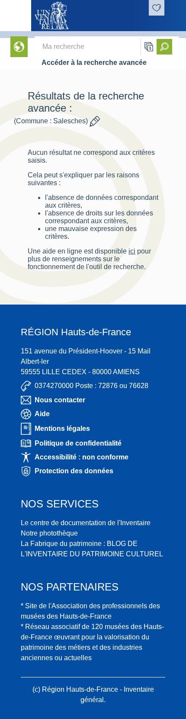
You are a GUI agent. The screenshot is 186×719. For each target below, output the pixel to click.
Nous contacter (60, 400)
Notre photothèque (49, 533)
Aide (42, 413)
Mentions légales (62, 428)
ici (131, 251)
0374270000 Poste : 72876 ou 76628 (91, 385)
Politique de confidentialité (78, 443)
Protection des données (74, 471)
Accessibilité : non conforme (81, 457)
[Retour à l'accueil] (15, 15)
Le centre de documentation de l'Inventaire (86, 522)
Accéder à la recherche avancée (94, 62)
